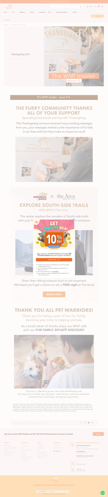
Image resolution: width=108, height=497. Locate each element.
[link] (54, 234)
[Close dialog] (73, 220)
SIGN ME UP (54, 260)
